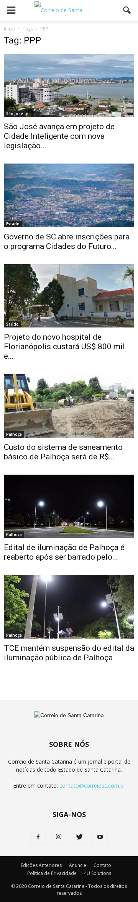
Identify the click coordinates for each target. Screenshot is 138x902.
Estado (13, 223)
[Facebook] (38, 837)
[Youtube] (100, 837)
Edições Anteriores (41, 865)
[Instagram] (58, 837)
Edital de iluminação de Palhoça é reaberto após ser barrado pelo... (64, 552)
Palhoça (14, 434)
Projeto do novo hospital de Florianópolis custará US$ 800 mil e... (64, 346)
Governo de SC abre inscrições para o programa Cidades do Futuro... (67, 241)
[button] (127, 10)
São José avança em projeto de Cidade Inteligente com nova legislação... (59, 136)
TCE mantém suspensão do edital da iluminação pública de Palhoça (69, 653)
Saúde (12, 324)
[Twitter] (79, 837)
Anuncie (77, 865)
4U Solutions (97, 873)
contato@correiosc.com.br (92, 785)
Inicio (9, 29)
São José (14, 113)
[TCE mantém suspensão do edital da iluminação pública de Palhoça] (69, 606)
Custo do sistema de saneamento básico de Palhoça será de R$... (63, 452)
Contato (102, 865)
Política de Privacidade (52, 873)
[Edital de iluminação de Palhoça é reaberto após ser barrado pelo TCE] (69, 506)
